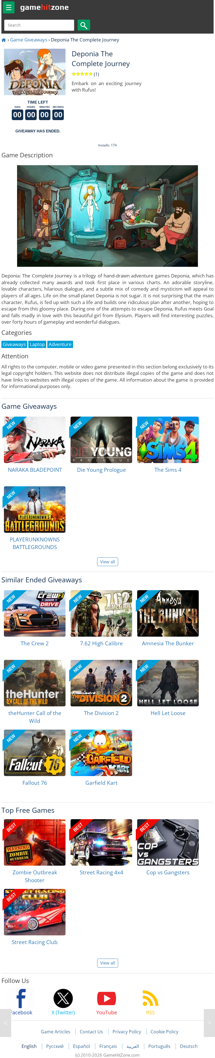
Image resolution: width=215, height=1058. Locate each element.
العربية (133, 1046)
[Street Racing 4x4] (101, 842)
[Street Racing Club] (35, 912)
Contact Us (91, 1032)
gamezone (44, 7)
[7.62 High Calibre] (101, 613)
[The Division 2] (101, 683)
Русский (55, 1046)
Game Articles (55, 1032)
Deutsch (189, 1046)
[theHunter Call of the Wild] (35, 683)
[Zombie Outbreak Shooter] (35, 842)
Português (160, 1046)
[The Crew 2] (35, 613)
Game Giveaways (28, 39)
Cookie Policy (164, 1032)
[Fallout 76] (35, 753)
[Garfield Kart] (101, 753)
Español (82, 1046)
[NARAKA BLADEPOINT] (35, 440)
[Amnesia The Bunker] (168, 613)
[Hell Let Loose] (168, 683)
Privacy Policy (127, 1032)
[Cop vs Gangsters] (168, 842)
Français (108, 1046)
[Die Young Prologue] (101, 440)
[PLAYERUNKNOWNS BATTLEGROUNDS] (35, 509)
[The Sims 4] (168, 440)
